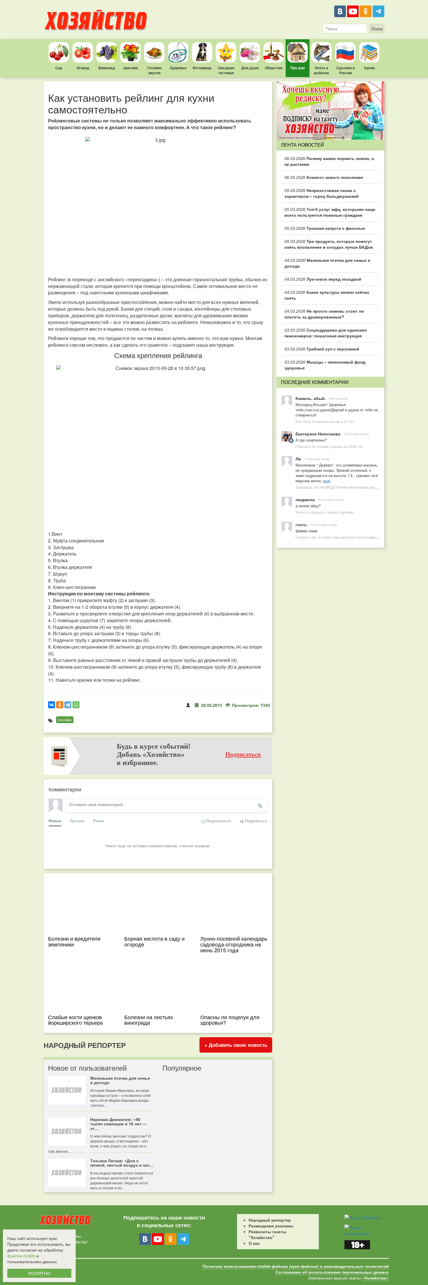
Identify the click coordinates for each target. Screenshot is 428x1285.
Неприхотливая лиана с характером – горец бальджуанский (321, 193)
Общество (273, 67)
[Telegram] (378, 11)
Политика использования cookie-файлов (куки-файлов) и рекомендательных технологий (296, 1266)
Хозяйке (65, 719)
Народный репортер (270, 1220)
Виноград (106, 67)
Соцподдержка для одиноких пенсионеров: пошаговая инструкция (325, 333)
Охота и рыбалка (321, 70)
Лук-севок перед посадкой (322, 279)
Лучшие (77, 820)
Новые (55, 820)
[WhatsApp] (75, 704)
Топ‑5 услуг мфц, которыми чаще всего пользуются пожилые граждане (329, 212)
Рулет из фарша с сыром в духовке (324, 512)
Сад (58, 67)
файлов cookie (21, 1256)
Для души (250, 67)
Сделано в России (345, 70)
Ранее (98, 820)
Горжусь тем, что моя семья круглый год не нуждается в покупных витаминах (359, 537)
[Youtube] (353, 11)
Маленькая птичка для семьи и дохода (327, 263)
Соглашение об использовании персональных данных (332, 1272)
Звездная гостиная (226, 70)
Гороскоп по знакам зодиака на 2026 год (329, 446)
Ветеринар (202, 67)
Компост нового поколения (323, 177)
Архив (369, 67)
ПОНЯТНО (39, 1273)
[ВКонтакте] (340, 11)
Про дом (297, 67)
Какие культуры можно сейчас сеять (326, 295)
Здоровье (178, 67)
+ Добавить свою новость (235, 1044)
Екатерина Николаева (318, 433)
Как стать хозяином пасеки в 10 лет (325, 421)
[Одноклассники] (366, 11)
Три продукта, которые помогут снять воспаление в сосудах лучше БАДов (328, 244)
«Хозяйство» (375, 1278)
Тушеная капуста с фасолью (324, 228)
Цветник (130, 67)
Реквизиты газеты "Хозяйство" (267, 1234)
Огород (83, 67)
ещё (326, 480)
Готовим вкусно (154, 70)
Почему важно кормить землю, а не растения (329, 161)
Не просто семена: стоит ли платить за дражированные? (324, 314)
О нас (254, 1243)
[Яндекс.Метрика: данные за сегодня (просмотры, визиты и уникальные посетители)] (362, 1217)
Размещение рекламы (271, 1226)
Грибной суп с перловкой (321, 349)
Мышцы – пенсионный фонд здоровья (324, 365)
